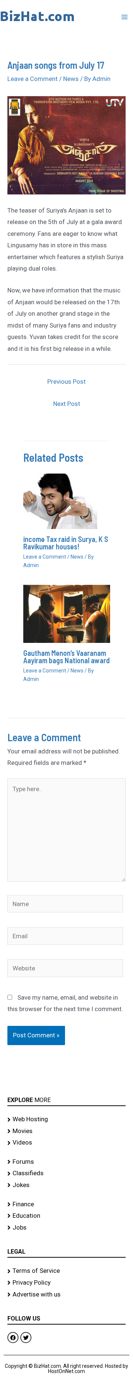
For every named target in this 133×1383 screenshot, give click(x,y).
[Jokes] (66, 1185)
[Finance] (66, 1204)
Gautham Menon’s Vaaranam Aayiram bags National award (66, 656)
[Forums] (66, 1162)
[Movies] (66, 1131)
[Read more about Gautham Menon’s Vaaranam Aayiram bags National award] (66, 613)
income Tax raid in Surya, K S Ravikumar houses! (65, 543)
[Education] (66, 1216)
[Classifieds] (66, 1173)
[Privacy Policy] (66, 1283)
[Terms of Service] (66, 1271)
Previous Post (66, 381)
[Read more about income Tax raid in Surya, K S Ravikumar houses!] (60, 501)
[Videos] (66, 1143)
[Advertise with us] (66, 1295)
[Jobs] (66, 1228)
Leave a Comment (32, 78)
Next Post (66, 403)
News (71, 78)
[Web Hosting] (66, 1119)
